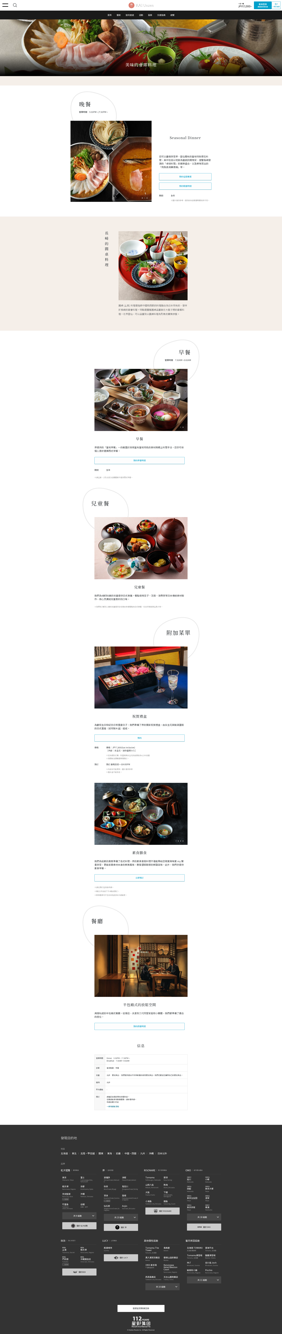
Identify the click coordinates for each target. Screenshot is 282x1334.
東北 (74, 1153)
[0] (143, 198)
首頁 (110, 15)
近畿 (118, 1153)
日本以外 (162, 1153)
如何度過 (130, 15)
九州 (142, 1153)
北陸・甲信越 (87, 1153)
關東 (101, 1153)
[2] (181, 841)
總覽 (172, 15)
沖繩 (151, 1153)
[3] (184, 841)
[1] (145, 198)
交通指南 (161, 15)
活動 (141, 15)
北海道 (64, 1153)
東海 (109, 1153)
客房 (150, 15)
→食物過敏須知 (113, 1106)
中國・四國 (130, 1153)
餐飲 (119, 15)
